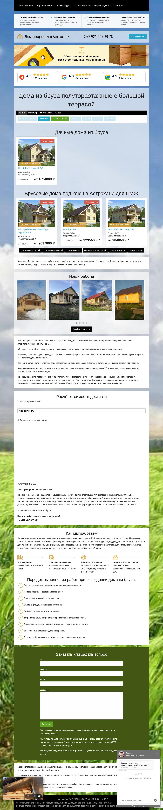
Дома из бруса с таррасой (53, 250)
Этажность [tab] (47, 113)
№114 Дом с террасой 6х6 (30, 168)
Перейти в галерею (81, 329)
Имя (41, 659)
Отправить (46, 724)
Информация (100, 5)
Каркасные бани (82, 5)
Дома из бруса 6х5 (73, 250)
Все (59, 113)
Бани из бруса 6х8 (135, 250)
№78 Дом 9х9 (69, 229)
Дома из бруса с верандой (30, 250)
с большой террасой (60, 119)
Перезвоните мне (138, 36)
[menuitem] (26, 5)
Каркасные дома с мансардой (95, 250)
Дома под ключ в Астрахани (46, 36)
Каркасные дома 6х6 (117, 250)
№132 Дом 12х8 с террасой (121, 229)
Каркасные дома (45, 5)
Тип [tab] (23, 113)
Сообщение (44, 690)
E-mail (42, 680)
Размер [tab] (33, 113)
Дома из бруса (26, 5)
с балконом (44, 119)
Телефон (43, 669)
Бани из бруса (64, 5)
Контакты (118, 5)
